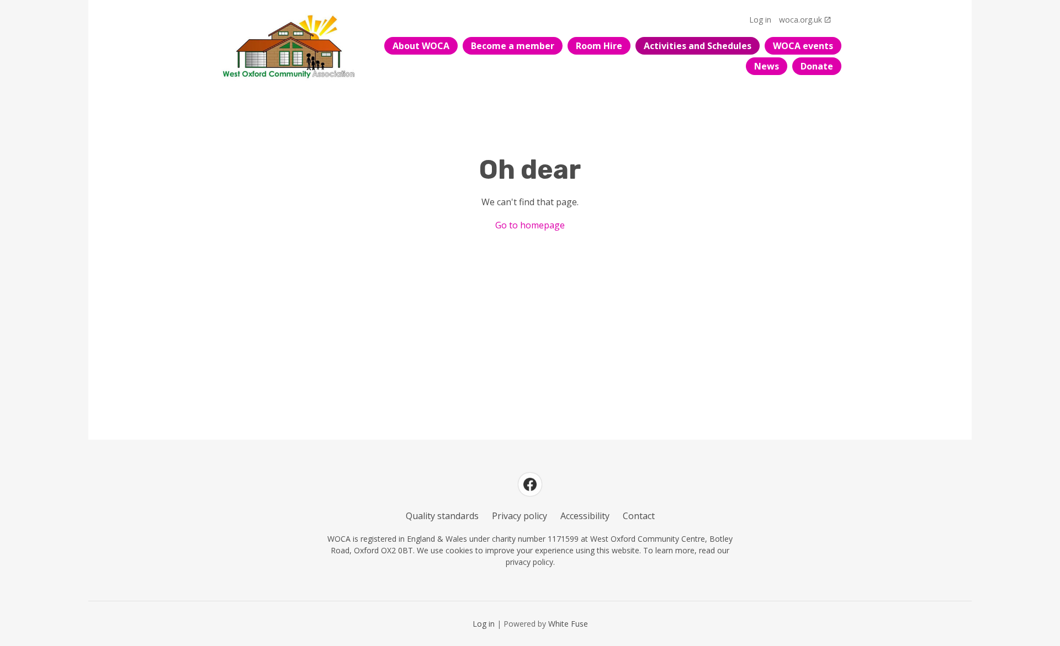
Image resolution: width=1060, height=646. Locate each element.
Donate (817, 66)
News (766, 66)
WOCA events (803, 46)
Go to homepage (530, 225)
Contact (639, 516)
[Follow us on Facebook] (530, 484)
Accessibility (585, 516)
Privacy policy (519, 516)
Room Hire (599, 46)
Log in (760, 19)
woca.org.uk (800, 19)
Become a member (512, 46)
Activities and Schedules (697, 46)
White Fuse (568, 623)
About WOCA (421, 46)
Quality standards (442, 516)
